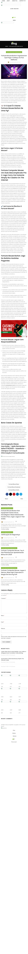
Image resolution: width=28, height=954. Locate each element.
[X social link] (10, 494)
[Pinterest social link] (14, 494)
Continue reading (5, 529)
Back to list (14, 498)
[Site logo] (11, 2)
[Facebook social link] (7, 494)
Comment (3, 598)
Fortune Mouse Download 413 (16, 46)
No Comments (12, 655)
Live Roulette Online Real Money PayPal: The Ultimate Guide (12, 659)
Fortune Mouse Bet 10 (7, 508)
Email (2, 622)
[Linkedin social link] (17, 494)
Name (2, 615)
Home (6, 46)
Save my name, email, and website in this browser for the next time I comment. (13, 637)
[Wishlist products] (14, 14)
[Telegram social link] (20, 494)
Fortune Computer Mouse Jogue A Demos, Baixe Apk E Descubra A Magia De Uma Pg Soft (13, 572)
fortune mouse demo (14, 484)
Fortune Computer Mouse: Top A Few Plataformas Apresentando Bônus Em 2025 (12, 552)
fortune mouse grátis (14, 490)
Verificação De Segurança (10, 535)
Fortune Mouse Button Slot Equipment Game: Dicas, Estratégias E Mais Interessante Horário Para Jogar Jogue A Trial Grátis (12, 515)
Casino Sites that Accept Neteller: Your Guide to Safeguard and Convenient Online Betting (13, 652)
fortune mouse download (14, 487)
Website (3, 628)
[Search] (14, 11)
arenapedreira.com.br (10, 385)
